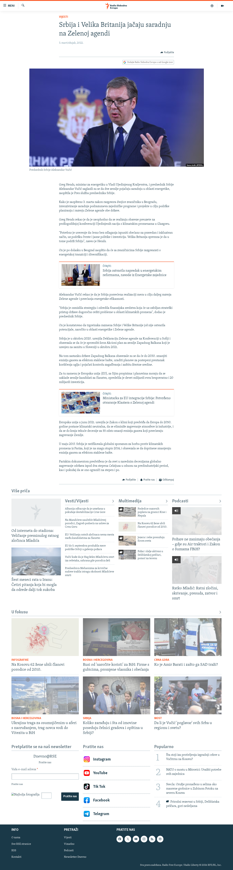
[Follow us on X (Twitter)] (128, 839)
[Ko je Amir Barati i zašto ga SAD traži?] (188, 637)
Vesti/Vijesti (77, 501)
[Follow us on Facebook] (119, 839)
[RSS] (152, 839)
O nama (15, 837)
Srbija (87, 718)
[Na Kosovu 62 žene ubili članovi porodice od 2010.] (127, 527)
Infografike (20, 660)
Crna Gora (161, 660)
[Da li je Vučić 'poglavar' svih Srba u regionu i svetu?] (188, 695)
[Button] (167, 52)
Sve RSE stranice (21, 844)
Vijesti (63, 17)
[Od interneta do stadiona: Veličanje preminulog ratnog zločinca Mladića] (36, 512)
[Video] (222, 5)
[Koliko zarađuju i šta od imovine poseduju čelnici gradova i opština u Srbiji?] (116, 695)
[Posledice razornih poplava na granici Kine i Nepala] (127, 512)
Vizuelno (69, 844)
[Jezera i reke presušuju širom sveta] (127, 540)
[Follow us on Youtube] (136, 839)
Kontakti (16, 857)
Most (158, 718)
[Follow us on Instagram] (144, 839)
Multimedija (130, 501)
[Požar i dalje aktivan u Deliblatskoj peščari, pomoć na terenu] (127, 554)
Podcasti (180, 501)
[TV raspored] (160, 839)
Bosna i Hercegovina (98, 660)
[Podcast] (212, 5)
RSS (13, 850)
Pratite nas (70, 796)
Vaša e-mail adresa (24, 769)
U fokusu (19, 612)
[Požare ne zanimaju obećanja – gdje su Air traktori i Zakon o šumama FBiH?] (197, 521)
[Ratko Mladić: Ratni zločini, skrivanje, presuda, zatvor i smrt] (197, 570)
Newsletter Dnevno (75, 857)
